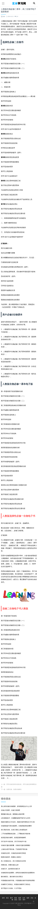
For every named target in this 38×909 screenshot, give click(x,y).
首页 (3, 898)
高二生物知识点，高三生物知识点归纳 (13, 861)
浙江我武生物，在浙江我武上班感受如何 (14, 830)
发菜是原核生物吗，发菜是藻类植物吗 (13, 837)
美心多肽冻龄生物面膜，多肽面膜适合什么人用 (16, 806)
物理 (19, 898)
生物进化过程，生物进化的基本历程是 (13, 853)
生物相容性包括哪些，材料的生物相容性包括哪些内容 (18, 873)
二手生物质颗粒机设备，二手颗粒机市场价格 (15, 833)
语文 (7, 898)
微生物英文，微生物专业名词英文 (12, 876)
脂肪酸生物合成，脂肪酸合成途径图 (12, 814)
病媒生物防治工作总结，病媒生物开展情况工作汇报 (18, 822)
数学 (11, 898)
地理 (28, 898)
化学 (23, 898)
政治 (15, 899)
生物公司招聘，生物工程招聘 (10, 810)
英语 (15, 898)
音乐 (20, 899)
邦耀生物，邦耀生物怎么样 (10, 865)
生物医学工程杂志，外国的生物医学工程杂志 (15, 884)
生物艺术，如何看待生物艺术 (10, 869)
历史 (32, 898)
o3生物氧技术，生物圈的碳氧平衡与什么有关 (15, 818)
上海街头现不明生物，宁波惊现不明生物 (14, 849)
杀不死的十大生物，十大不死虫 (11, 888)
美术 (24, 899)
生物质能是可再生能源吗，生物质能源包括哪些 (16, 826)
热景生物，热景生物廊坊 (14, 789)
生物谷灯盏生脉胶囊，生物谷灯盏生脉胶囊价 (15, 845)
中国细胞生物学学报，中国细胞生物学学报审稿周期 (18, 880)
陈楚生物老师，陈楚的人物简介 (11, 857)
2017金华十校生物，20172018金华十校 (13, 841)
